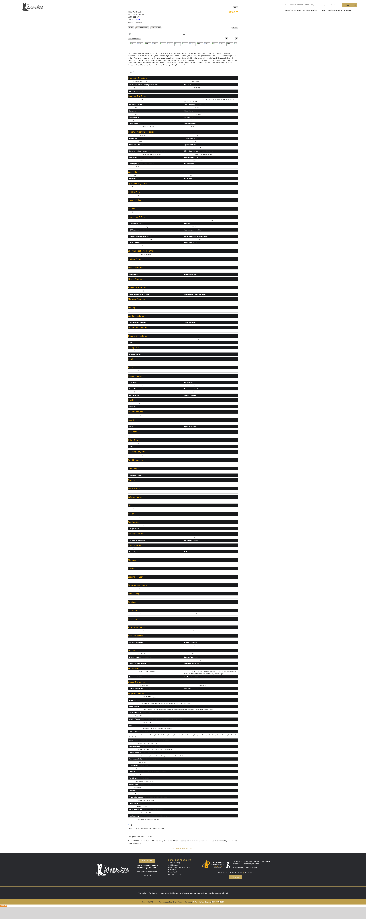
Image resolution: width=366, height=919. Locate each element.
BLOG (222, 902)
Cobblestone (173, 865)
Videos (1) (234, 27)
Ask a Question (157, 27)
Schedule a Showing (143, 27)
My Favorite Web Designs (201, 902)
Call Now (3, 906)
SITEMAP (215, 902)
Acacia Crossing (174, 863)
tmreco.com (146, 875)
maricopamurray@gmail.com (146, 872)
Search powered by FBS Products (183, 848)
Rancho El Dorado (174, 874)
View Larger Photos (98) (134, 38)
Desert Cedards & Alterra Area (179, 867)
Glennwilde (172, 870)
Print (131, 27)
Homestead (172, 872)
